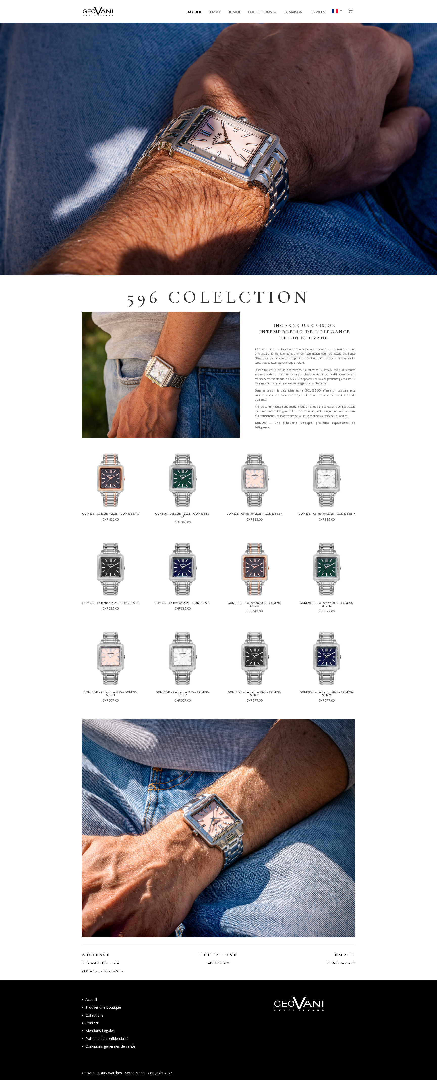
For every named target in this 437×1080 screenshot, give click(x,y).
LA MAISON (293, 12)
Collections (94, 1015)
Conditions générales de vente (110, 1046)
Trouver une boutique (103, 1007)
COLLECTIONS (260, 12)
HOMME (234, 12)
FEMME (214, 12)
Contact (91, 1023)
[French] (337, 16)
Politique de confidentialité (107, 1038)
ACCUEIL (195, 12)
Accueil (91, 999)
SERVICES (317, 12)
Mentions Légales (100, 1030)
